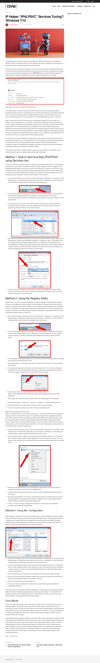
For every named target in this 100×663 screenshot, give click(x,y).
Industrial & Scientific (68, 6)
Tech (58, 6)
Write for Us (87, 6)
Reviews (79, 6)
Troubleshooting (13, 636)
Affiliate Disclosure (9, 659)
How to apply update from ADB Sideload (24, 107)
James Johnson (14, 24)
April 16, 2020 (24, 24)
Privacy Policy (18, 659)
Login (93, 1)
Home (54, 6)
